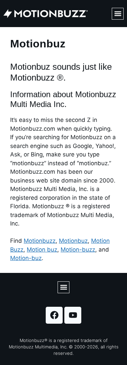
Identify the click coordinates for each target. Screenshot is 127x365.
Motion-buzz (78, 249)
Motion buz (42, 249)
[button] (118, 14)
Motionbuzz (40, 240)
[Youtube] (72, 315)
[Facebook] (54, 315)
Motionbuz (73, 240)
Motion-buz (26, 258)
